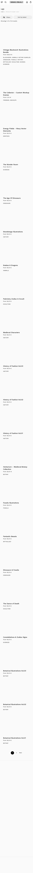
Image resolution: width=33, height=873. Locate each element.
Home (2, 11)
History (20, 59)
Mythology (7, 62)
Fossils (14, 59)
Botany (21, 57)
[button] (2, 2)
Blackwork (7, 57)
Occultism (15, 62)
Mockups (13, 100)
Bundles (27, 57)
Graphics (6, 136)
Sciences (6, 64)
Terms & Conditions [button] (16, 869)
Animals (15, 57)
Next (20, 752)
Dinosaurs (6, 59)
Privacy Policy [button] (16, 872)
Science (22, 62)
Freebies (6, 100)
